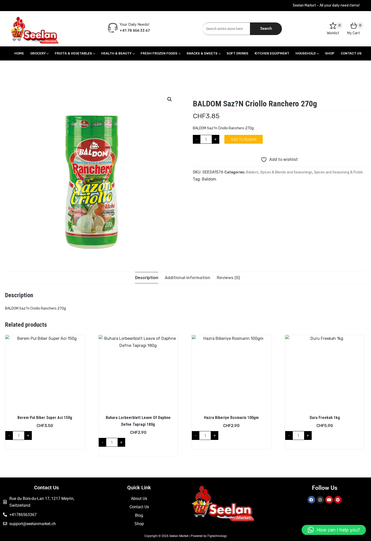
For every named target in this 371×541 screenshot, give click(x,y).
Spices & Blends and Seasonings (286, 172)
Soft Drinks (237, 53)
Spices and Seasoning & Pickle (338, 172)
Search (266, 28)
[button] (169, 99)
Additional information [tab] (187, 277)
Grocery (38, 53)
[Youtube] (329, 499)
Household (306, 53)
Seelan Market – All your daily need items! (326, 5)
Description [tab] (146, 277)
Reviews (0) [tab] (228, 277)
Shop (329, 53)
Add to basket (243, 139)
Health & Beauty (116, 53)
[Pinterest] (338, 499)
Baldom (252, 172)
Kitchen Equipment (272, 53)
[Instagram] (320, 499)
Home (19, 53)
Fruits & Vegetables (73, 53)
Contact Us (351, 53)
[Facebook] (311, 499)
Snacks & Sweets (202, 53)
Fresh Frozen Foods (159, 53)
